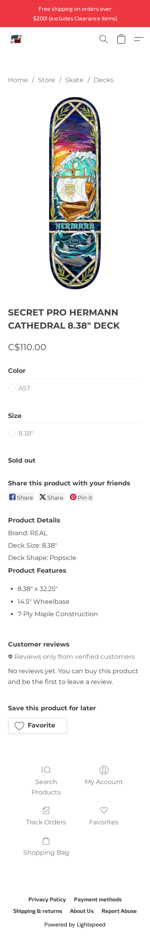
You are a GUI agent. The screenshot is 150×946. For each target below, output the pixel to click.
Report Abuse (119, 910)
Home (18, 80)
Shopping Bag (46, 852)
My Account (104, 782)
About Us (82, 910)
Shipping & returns (37, 910)
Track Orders (46, 822)
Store (46, 80)
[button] (16, 39)
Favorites (103, 822)
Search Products (46, 787)
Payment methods (98, 899)
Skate (74, 80)
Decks (104, 80)
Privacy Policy (47, 899)
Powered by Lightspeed (75, 924)
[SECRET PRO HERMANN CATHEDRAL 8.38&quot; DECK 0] (75, 193)
